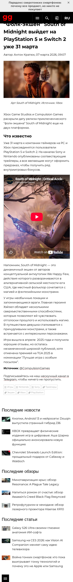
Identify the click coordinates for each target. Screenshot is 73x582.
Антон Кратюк (24, 54)
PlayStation (37, 392)
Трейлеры (51, 387)
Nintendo (24, 387)
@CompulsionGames (34, 368)
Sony (37, 387)
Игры (10, 387)
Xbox (23, 392)
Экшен (11, 392)
